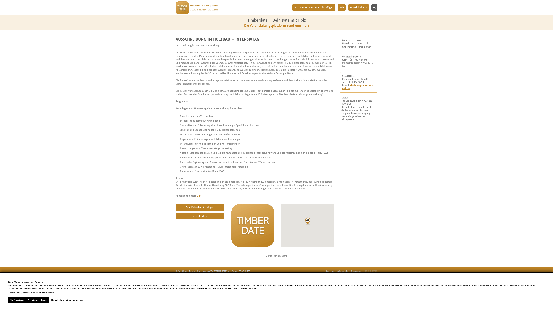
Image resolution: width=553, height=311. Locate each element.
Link (199, 195)
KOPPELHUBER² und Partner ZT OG (229, 271)
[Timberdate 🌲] (197, 8)
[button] (307, 221)
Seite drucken (199, 216)
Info (342, 7)
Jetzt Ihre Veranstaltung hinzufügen (313, 7)
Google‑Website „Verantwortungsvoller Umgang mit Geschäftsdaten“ (227, 288)
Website (346, 88)
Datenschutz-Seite (292, 285)
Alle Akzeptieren (17, 300)
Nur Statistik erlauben (38, 300)
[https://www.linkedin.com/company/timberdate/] (248, 271)
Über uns (330, 271)
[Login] (374, 7)
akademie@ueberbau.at (362, 85)
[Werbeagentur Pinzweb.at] (371, 271)
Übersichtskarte (358, 7)
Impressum (356, 271)
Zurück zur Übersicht (276, 256)
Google (43, 293)
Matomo (52, 293)
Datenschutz (342, 271)
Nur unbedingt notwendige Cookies (67, 300)
